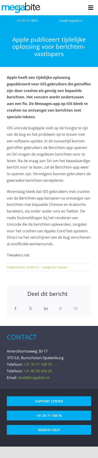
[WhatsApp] (60, 308)
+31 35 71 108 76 (38, 364)
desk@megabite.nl (33, 377)
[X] (30, 308)
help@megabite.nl (71, 21)
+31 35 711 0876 (27, 21)
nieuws (62, 267)
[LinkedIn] (46, 308)
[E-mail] (76, 308)
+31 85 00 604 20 (38, 371)
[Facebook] (15, 308)
